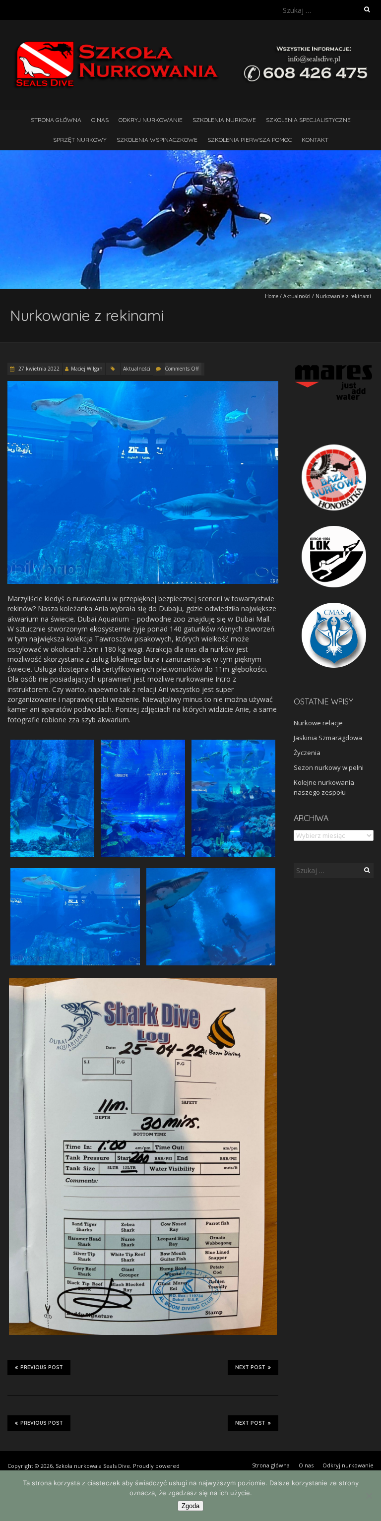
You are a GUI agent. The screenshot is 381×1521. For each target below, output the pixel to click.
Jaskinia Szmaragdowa (328, 737)
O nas (100, 120)
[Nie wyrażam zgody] (369, 1496)
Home (271, 296)
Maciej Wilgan (87, 368)
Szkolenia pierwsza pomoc (249, 139)
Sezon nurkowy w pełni (329, 767)
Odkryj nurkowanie (151, 120)
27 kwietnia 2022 (38, 368)
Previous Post (41, 1367)
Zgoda (190, 1506)
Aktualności (297, 296)
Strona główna (56, 120)
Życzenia (307, 752)
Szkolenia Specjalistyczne (308, 120)
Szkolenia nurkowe (224, 120)
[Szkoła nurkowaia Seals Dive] (190, 44)
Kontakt (315, 139)
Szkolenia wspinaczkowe (157, 139)
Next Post (250, 1367)
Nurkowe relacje (318, 722)
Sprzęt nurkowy (80, 139)
